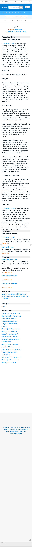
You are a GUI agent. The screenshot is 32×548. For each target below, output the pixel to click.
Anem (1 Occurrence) (9, 362)
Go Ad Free (3, 542)
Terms (24, 32)
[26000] (2, 248)
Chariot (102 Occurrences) (11, 313)
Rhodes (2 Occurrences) (10, 336)
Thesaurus (9, 32)
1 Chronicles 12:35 (8, 44)
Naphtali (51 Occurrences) (11, 347)
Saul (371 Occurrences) (10, 331)
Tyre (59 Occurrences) (9, 352)
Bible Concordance (8, 294)
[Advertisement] (18, 399)
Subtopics (17, 32)
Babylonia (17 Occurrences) (11, 316)
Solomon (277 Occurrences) (11, 357)
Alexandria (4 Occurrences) (11, 339)
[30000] (30, 248)
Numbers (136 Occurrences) (11, 349)
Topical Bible (20, 296)
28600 (4, 306)
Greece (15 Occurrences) (10, 360)
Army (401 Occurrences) (10, 344)
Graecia (4, 326)
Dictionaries (6, 355)
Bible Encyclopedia (8, 296)
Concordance (18, 30)
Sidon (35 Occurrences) (10, 334)
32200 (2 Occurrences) (9, 321)
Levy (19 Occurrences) (9, 324)
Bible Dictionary (21, 294)
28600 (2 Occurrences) (9, 318)
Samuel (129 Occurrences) (11, 329)
